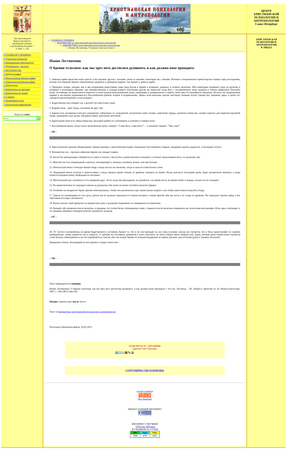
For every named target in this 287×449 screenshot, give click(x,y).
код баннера (145, 399)
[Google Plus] (132, 353)
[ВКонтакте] (116, 353)
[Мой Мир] (126, 353)
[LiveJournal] (129, 353)
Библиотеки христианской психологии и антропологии (87, 311)
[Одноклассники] (123, 353)
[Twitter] (120, 353)
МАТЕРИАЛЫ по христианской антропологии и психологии (86, 43)
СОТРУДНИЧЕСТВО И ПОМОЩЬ (144, 370)
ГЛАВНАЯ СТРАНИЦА (62, 40)
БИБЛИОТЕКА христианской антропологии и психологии (91, 45)
